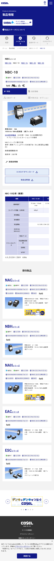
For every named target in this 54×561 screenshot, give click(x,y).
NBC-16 (24, 63)
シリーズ (12, 280)
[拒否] (52, 541)
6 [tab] (32, 509)
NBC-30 (41, 63)
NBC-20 (33, 63)
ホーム (5, 48)
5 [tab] (30, 509)
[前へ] (8, 501)
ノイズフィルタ (22, 48)
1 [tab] (21, 509)
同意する (27, 556)
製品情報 (12, 48)
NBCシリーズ (33, 48)
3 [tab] (25, 509)
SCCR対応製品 (10, 135)
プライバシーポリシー (23, 546)
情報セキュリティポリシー (26, 538)
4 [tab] (28, 509)
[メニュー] (51, 3)
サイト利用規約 (27, 530)
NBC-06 (8, 63)
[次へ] (46, 501)
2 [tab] (23, 509)
